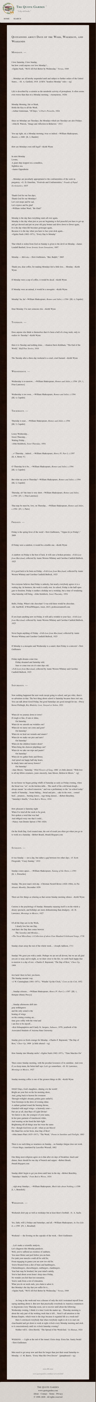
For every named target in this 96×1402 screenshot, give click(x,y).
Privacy (59, 1393)
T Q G (48, 1387)
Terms (51, 1393)
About (36, 1393)
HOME (6, 18)
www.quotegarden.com (48, 1390)
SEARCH (17, 18)
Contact (44, 1393)
